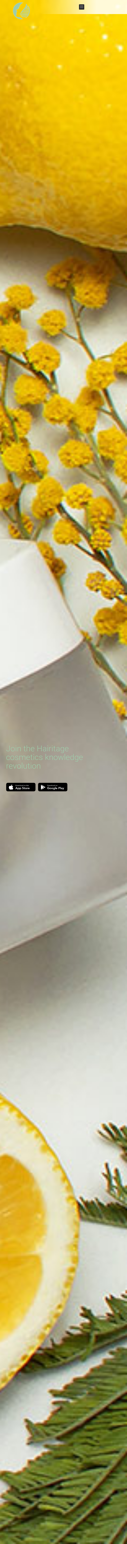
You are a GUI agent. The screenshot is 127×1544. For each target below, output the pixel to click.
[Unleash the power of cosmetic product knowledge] (21, 11)
